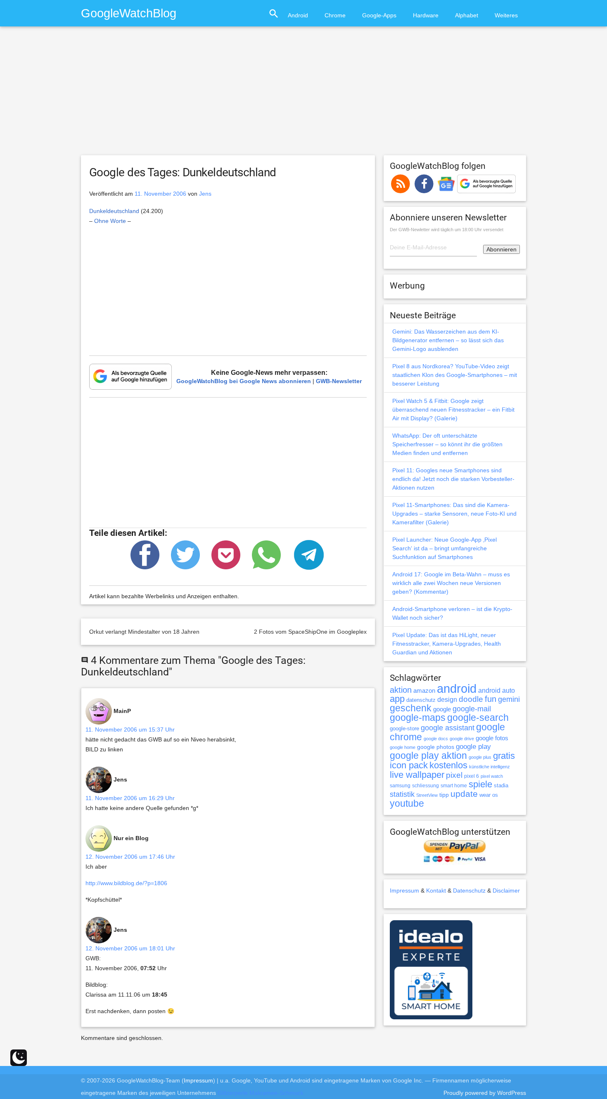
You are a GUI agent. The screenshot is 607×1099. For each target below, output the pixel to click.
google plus (480, 757)
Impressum (404, 890)
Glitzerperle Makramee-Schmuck (261, 1093)
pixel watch (492, 776)
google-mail (472, 709)
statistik (402, 794)
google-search (478, 718)
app (397, 699)
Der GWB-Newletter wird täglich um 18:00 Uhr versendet (446, 229)
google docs (436, 738)
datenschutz (421, 700)
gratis (504, 756)
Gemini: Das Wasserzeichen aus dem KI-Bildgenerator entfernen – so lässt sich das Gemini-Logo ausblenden (448, 340)
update (464, 793)
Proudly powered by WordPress (484, 1093)
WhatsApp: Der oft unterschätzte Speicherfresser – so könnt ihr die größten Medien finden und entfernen (447, 444)
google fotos (492, 737)
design (447, 699)
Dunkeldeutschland (114, 211)
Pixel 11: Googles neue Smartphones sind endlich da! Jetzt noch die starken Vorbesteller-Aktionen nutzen (453, 479)
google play (473, 747)
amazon (424, 690)
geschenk (411, 708)
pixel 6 (471, 776)
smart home (454, 786)
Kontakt (436, 890)
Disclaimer (506, 890)
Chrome (335, 15)
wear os (488, 795)
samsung (400, 786)
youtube (407, 803)
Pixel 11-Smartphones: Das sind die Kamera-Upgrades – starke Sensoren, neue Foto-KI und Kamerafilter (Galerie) (454, 514)
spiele (480, 784)
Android (298, 15)
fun (490, 698)
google (442, 709)
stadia (501, 785)
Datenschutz (469, 890)
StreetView (427, 795)
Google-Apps (379, 15)
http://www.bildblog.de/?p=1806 (126, 883)
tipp (444, 794)
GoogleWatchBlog (128, 13)
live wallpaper (417, 775)
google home (402, 747)
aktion (401, 689)
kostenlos (448, 765)
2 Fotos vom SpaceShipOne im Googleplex (310, 631)
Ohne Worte (110, 221)
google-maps (418, 717)
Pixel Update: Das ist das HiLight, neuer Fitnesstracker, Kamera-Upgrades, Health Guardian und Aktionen (446, 644)
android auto (496, 690)
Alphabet (466, 15)
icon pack (409, 765)
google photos (435, 747)
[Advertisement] (303, 94)
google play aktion (428, 755)
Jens (205, 193)
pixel (454, 774)
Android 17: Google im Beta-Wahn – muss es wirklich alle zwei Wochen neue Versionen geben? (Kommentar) (451, 583)
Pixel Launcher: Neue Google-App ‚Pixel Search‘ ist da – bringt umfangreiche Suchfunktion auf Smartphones (444, 548)
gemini (509, 699)
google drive (462, 738)
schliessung (425, 786)
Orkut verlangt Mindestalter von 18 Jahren (144, 631)
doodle (471, 698)
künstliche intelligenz (489, 766)
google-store (404, 728)
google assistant (447, 728)
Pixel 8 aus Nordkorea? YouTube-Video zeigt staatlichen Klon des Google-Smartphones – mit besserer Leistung (454, 375)
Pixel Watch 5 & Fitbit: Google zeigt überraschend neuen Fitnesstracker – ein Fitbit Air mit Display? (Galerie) (453, 410)
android (457, 688)
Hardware (426, 15)
